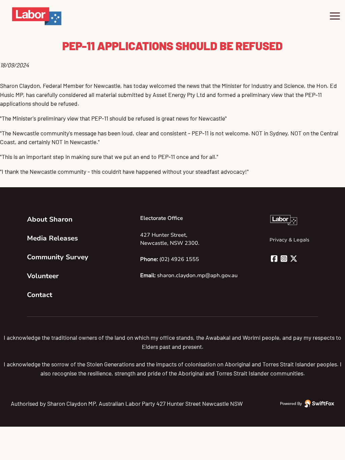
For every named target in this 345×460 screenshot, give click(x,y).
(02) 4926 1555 (179, 259)
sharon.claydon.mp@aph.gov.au (197, 275)
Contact (39, 294)
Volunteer (43, 276)
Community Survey (57, 257)
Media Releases (52, 238)
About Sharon (49, 219)
